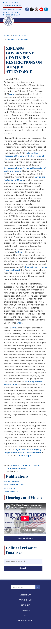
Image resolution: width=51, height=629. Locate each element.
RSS (25, 615)
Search (22, 568)
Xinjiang (36, 465)
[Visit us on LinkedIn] (46, 9)
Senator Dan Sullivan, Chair (12, 4)
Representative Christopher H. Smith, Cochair (12, 12)
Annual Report (25, 455)
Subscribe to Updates (25, 620)
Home (6, 35)
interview (13, 328)
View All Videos (25, 538)
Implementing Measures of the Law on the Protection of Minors (24, 156)
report (12, 94)
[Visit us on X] (32, 9)
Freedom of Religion (21, 465)
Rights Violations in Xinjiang (28, 449)
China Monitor (11, 491)
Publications (19, 35)
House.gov (25, 610)
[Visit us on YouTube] (41, 9)
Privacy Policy (25, 600)
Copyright (25, 605)
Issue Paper (10, 488)
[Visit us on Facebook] (27, 9)
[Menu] (34, 20)
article (19, 252)
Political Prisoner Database (21, 550)
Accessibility (25, 595)
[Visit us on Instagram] (37, 9)
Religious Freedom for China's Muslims (22, 453)
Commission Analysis (17, 39)
